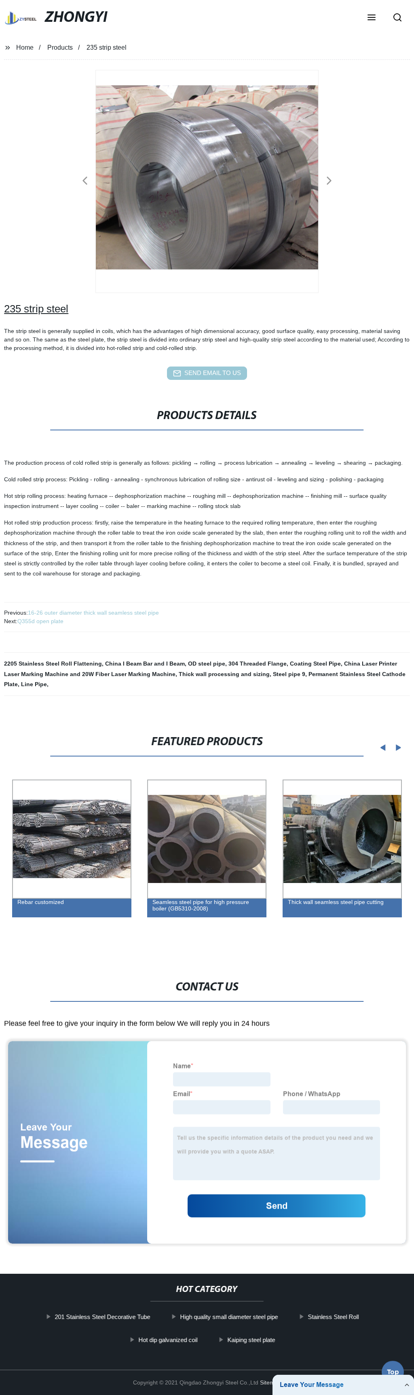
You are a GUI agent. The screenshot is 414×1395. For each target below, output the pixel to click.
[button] (371, 18)
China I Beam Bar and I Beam (145, 663)
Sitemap (270, 1382)
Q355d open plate (40, 621)
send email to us (212, 372)
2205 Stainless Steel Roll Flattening (53, 663)
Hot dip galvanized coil (168, 1339)
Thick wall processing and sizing (224, 674)
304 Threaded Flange (257, 663)
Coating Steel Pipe (315, 663)
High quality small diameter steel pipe (229, 1316)
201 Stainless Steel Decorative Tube (102, 1316)
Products (60, 47)
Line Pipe (34, 684)
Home (25, 47)
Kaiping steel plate (251, 1339)
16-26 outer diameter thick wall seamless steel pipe (93, 612)
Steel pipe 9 (289, 674)
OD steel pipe (206, 663)
